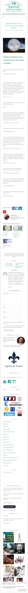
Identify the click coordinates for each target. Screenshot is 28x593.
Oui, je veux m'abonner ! (9, 506)
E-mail (4, 312)
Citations (17, 253)
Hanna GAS (9, 30)
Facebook (13, 208)
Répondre (10, 287)
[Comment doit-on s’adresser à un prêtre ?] (8, 537)
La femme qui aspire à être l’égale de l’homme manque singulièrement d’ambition (17, 234)
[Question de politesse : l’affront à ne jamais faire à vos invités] (8, 559)
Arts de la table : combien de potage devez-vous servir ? (9, 264)
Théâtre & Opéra (6, 463)
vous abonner (12, 327)
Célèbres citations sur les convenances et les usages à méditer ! (14, 26)
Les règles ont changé (7, 447)
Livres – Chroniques (7, 450)
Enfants (4, 434)
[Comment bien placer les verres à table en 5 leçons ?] (8, 571)
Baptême (4, 424)
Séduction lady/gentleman (8, 460)
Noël (4, 455)
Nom (4, 306)
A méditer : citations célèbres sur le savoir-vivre (7, 246)
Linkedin (20, 208)
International (5, 442)
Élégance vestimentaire (7, 431)
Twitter (17, 208)
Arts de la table (6, 421)
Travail (4, 465)
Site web (4, 317)
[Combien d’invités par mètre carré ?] (8, 548)
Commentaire (6, 293)
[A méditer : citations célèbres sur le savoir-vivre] (7, 241)
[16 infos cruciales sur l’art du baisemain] (19, 571)
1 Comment (20, 30)
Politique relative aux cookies (10, 587)
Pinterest (4, 211)
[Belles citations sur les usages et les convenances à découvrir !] (7, 228)
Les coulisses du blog (7, 444)
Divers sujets (5, 429)
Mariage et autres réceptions (8, 452)
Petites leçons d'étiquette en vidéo (9, 457)
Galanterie (5, 439)
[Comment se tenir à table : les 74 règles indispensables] (19, 559)
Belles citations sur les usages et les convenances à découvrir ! (7, 233)
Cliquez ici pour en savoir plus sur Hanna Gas (12, 346)
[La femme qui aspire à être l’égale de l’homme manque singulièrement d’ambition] (17, 228)
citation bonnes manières (9, 254)
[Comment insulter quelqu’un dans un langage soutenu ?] (19, 548)
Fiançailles (5, 437)
